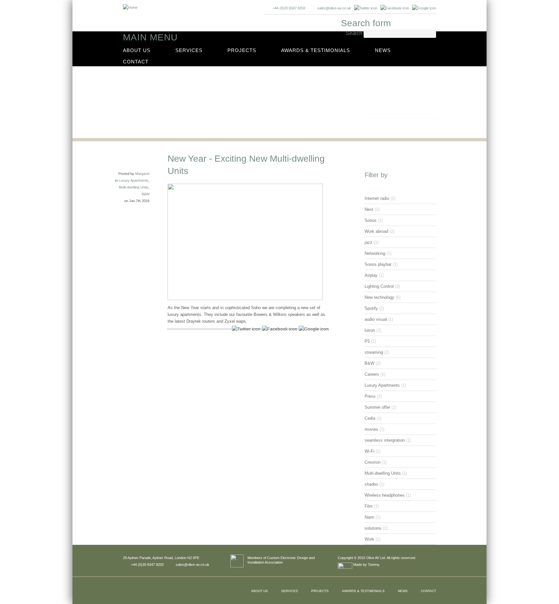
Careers (372, 374)
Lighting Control (379, 286)
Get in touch (386, 124)
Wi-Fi (369, 451)
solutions (373, 528)
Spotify (371, 308)
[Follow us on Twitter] (365, 8)
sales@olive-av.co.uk (334, 8)
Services (189, 50)
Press (370, 396)
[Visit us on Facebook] (394, 8)
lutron (370, 330)
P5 (367, 341)
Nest (369, 209)
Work (369, 539)
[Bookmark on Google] (424, 8)
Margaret (142, 174)
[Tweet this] (245, 329)
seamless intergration (385, 440)
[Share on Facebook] (278, 329)
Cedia (370, 418)
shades (371, 484)
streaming (374, 352)
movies (371, 429)
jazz (368, 242)
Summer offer (377, 407)
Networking (375, 253)
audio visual (376, 319)
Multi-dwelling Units (133, 187)
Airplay (371, 275)
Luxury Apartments (133, 180)
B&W (145, 194)
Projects (241, 50)
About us (136, 50)
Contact (135, 61)
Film (369, 506)
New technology (379, 297)
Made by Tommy (365, 564)
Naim (369, 517)
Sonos (371, 220)
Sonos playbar (378, 264)
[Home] (130, 5)
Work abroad (376, 231)
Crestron (372, 462)
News (383, 50)
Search (355, 33)
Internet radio (377, 198)
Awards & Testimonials (315, 50)
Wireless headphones (385, 495)
